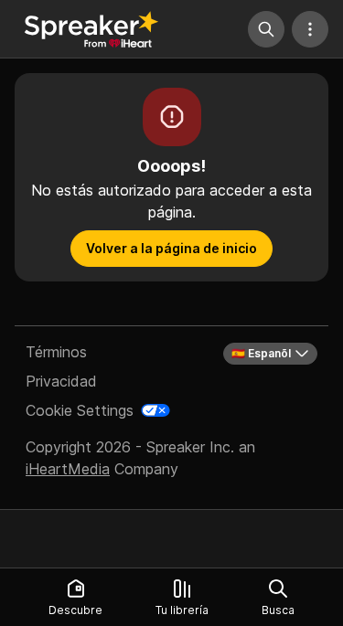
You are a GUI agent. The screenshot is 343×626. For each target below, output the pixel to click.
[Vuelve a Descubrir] (91, 29)
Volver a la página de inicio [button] (171, 248)
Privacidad (61, 381)
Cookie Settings (80, 410)
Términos (56, 352)
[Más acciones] (310, 29)
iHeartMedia (68, 469)
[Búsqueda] (266, 29)
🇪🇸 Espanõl (261, 353)
